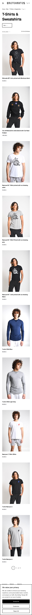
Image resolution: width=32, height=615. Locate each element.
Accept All (16, 601)
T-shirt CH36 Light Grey (9, 402)
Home (3, 9)
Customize (16, 606)
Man (7, 9)
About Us (19, 584)
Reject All (16, 611)
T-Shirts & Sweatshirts (15, 9)
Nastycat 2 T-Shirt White (9, 454)
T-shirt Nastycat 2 (7, 507)
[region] (16, 599)
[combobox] (6, 31)
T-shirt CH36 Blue (7, 349)
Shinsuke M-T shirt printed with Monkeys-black (16, 78)
